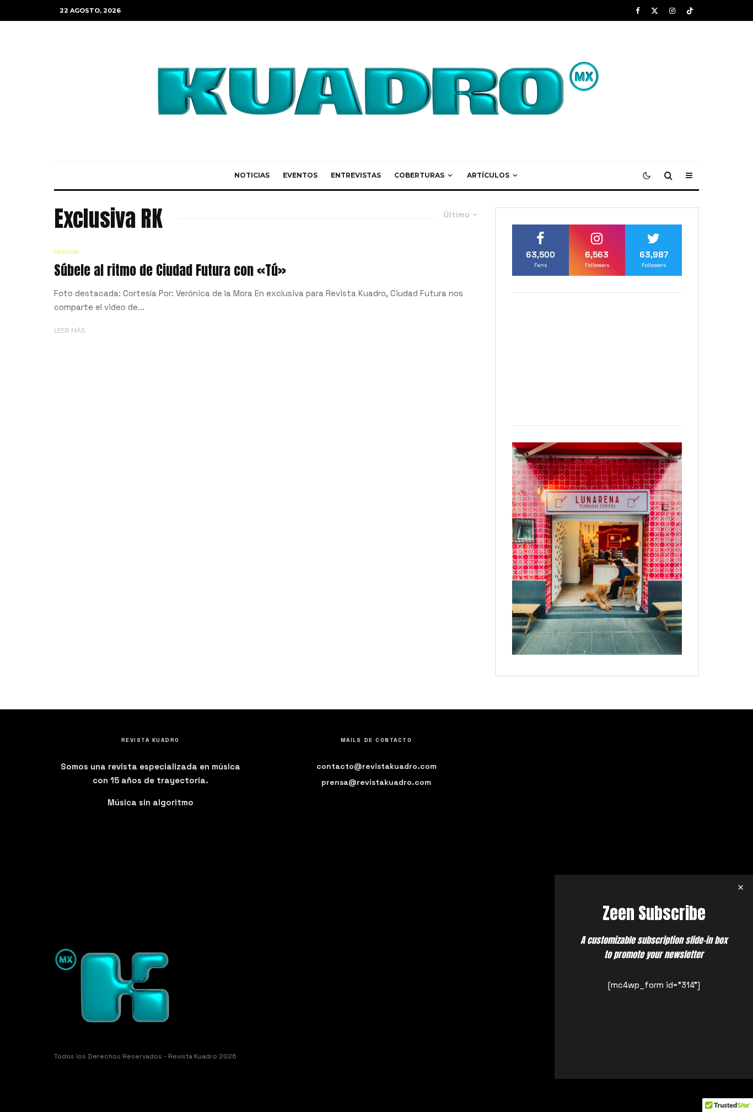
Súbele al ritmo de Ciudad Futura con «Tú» (170, 271)
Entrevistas (356, 175)
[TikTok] (690, 11)
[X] (655, 11)
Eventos (300, 175)
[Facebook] (638, 11)
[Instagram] (672, 11)
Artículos (488, 175)
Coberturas (419, 175)
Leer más (69, 330)
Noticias (252, 175)
